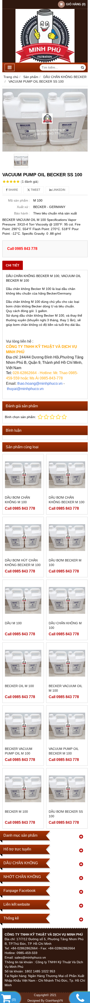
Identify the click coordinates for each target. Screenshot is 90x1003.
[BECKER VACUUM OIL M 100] (67, 663)
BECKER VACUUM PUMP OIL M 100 (18, 751)
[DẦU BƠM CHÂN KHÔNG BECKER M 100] (67, 475)
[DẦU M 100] (23, 600)
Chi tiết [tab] (12, 265)
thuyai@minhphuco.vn (25, 389)
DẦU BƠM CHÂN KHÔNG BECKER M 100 (66, 500)
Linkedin (58, 189)
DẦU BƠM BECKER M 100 (65, 562)
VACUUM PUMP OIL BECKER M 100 (63, 751)
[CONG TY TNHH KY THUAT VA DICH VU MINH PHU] (45, 61)
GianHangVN (54, 1000)
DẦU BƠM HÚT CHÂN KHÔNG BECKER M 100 (23, 562)
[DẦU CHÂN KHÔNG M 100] (67, 600)
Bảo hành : (22, 213)
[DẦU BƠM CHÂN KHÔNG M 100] (23, 475)
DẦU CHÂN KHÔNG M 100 (65, 625)
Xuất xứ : (23, 207)
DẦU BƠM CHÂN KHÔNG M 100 (17, 500)
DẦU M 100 (13, 623)
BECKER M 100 (16, 811)
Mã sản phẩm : (19, 200)
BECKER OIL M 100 (19, 686)
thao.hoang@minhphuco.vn (40, 383)
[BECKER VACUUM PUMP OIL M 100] (23, 726)
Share (13, 189)
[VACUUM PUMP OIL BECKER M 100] (67, 726)
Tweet (35, 189)
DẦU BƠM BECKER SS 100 (66, 814)
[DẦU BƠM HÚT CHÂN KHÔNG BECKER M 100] (23, 537)
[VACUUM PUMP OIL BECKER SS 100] (45, 120)
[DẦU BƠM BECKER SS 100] (67, 789)
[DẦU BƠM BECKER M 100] (67, 537)
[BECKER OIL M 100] (23, 663)
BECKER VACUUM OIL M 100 (65, 688)
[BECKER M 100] (23, 789)
